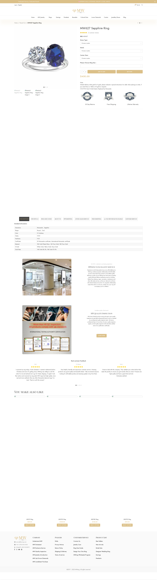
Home (16, 23)
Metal (82, 48)
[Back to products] (140, 23)
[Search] (142, 5)
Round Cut (23, 23)
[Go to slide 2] (77, 385)
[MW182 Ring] (94, 456)
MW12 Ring (29, 519)
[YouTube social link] (19, 549)
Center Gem (84, 55)
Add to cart (101, 71)
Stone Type (83, 40)
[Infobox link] (35, 372)
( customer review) (93, 33)
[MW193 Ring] (127, 456)
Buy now (129, 71)
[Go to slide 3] (79, 385)
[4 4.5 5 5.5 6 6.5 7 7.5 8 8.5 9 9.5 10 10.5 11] (111, 66)
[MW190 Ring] (62, 456)
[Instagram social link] (17, 549)
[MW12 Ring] (29, 456)
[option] (45, 87)
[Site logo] (78, 11)
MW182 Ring (94, 519)
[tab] (24, 219)
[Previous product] (138, 23)
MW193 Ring (127, 519)
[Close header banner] (155, 1)
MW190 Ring (62, 519)
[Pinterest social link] (21, 549)
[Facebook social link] (15, 549)
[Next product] (142, 23)
